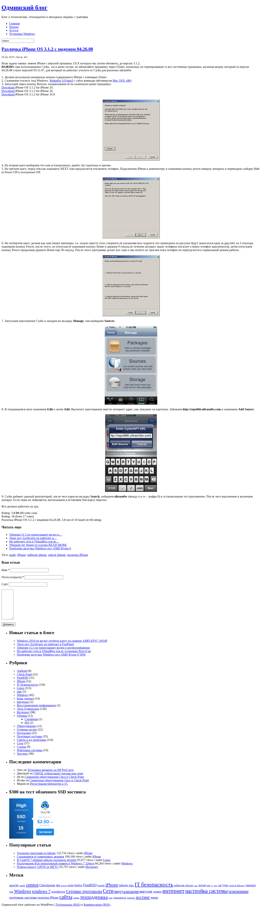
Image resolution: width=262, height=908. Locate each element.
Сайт (5, 584)
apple (12, 555)
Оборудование (26, 726)
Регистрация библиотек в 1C (49, 783)
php (209, 885)
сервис (76, 898)
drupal (64, 885)
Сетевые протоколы (84, 891)
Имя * (5, 570)
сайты (65, 897)
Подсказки (24, 733)
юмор (154, 897)
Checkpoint (47, 885)
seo (216, 885)
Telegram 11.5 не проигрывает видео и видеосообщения (53, 647)
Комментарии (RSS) (97, 904)
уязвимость (119, 897)
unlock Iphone (57, 555)
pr (212, 885)
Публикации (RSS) (68, 904)
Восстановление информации (36, 705)
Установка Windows (22, 33)
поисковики (238, 891)
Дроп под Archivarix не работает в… (33, 538)
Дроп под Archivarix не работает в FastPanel (45, 644)
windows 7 (41, 891)
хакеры (131, 898)
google (101, 885)
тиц (110, 897)
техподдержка (94, 897)
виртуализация (126, 891)
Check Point (24, 674)
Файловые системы (29, 750)
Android (22, 670)
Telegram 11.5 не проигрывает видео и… (35, 534)
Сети (20, 743)
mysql (202, 885)
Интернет (23, 712)
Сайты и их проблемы (31, 739)
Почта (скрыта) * (13, 577)
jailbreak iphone (37, 555)
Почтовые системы (29, 736)
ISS (27, 722)
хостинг (143, 897)
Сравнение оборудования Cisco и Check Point (54, 776)
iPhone (21, 555)
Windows (22, 695)
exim (70, 885)
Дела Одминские (28, 708)
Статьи (21, 746)
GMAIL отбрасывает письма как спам (58, 773)
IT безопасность (27, 684)
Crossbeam (31, 719)
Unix (225, 885)
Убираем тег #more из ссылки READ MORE (38, 545)
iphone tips (126, 885)
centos (32, 884)
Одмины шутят (27, 729)
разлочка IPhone (77, 555)
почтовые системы (23, 897)
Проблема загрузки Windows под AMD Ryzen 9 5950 (51, 654)
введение (23, 702)
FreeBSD (22, 677)
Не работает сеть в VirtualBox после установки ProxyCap (54, 651)
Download (8, 87)
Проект (14, 27)
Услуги (13, 30)
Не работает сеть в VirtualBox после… (34, 541)
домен (157, 891)
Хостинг (22, 753)
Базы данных (25, 698)
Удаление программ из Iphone (36, 853)
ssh (220, 885)
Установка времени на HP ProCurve (50, 770)
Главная (14, 23)
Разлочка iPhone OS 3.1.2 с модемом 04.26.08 (47, 49)
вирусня (145, 891)
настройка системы (206, 891)
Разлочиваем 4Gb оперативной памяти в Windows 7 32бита (55, 863)
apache (14, 885)
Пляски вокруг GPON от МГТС (38, 867)
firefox (78, 885)
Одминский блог (24, 7)
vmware (250, 885)
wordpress (58, 891)
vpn (11, 891)
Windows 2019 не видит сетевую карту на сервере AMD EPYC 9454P (62, 640)
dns (58, 885)
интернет (173, 891)
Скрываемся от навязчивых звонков (40, 856)
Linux (20, 688)
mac (19, 691)
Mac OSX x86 (121, 80)
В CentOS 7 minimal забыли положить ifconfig (46, 860)
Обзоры (22, 715)
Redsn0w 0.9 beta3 (61, 80)
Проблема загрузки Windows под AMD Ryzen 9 (40, 548)
